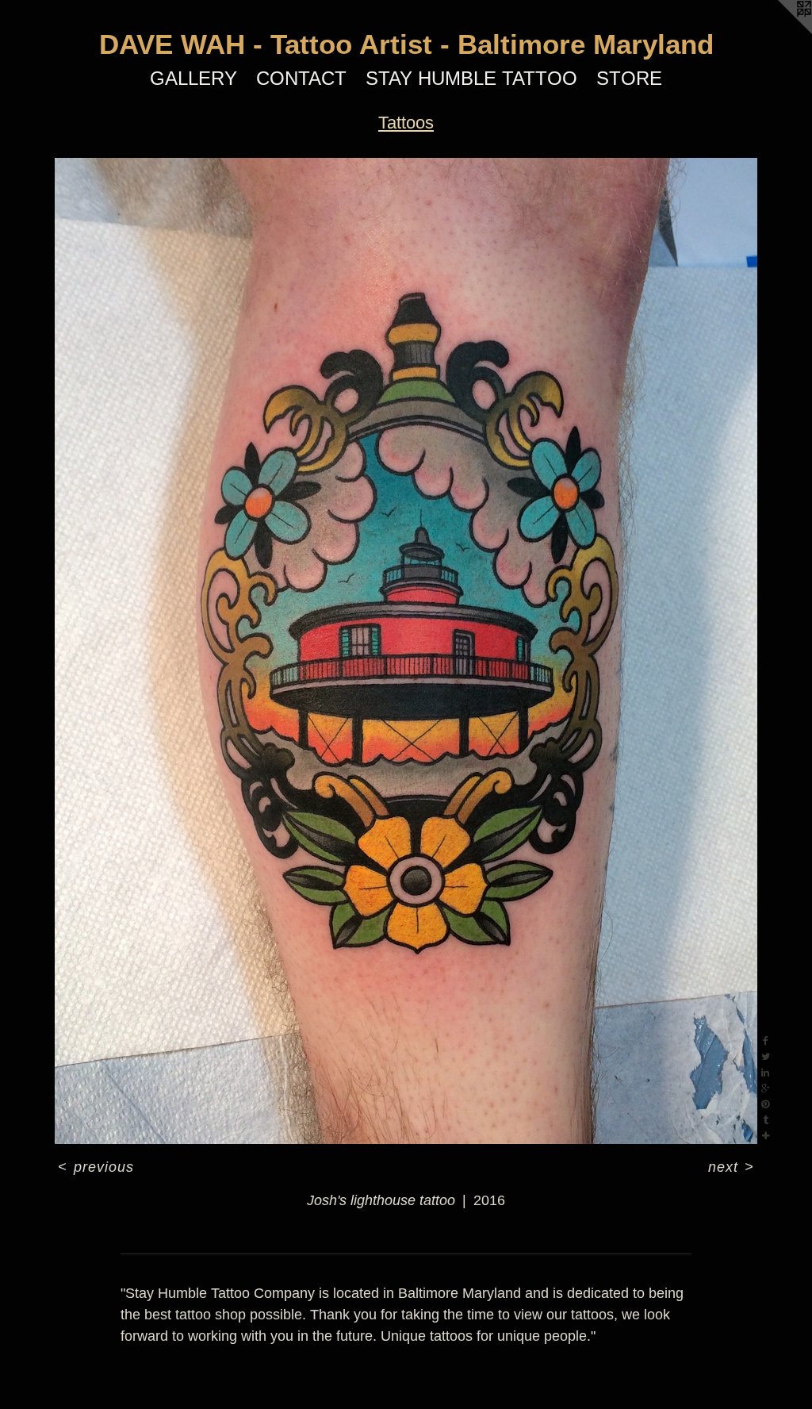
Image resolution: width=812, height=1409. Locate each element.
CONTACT (301, 78)
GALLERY (193, 78)
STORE (629, 78)
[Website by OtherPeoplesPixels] (780, 31)
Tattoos (406, 122)
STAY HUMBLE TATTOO (471, 78)
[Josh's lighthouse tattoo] (406, 651)
